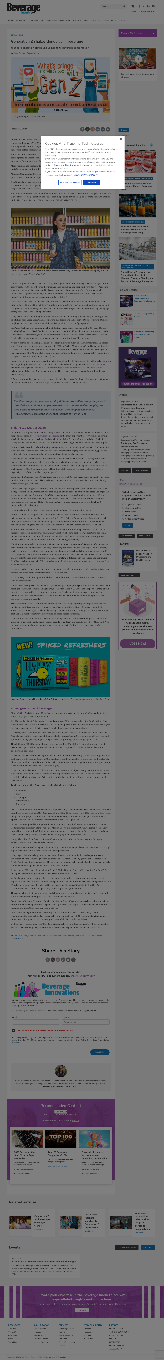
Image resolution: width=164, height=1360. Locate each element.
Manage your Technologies (70, 182)
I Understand (91, 182)
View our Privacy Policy (86, 174)
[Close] (121, 139)
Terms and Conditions (65, 165)
